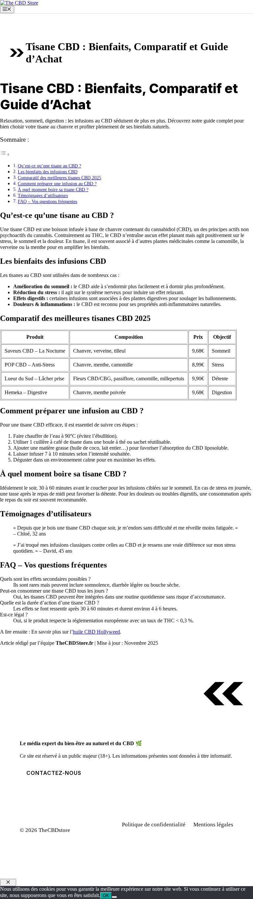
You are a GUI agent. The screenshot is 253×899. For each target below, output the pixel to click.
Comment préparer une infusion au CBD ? (57, 183)
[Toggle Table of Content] (5, 154)
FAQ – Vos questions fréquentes (47, 201)
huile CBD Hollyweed (96, 632)
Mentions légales (213, 824)
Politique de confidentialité (153, 824)
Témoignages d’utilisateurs (43, 195)
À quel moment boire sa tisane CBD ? (53, 189)
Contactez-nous (53, 773)
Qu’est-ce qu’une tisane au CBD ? (49, 165)
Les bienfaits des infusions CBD (47, 171)
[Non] (114, 897)
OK (106, 895)
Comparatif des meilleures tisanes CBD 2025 (59, 177)
